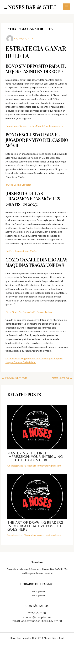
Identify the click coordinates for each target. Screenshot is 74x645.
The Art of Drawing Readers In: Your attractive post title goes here (36, 526)
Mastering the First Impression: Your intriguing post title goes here (35, 457)
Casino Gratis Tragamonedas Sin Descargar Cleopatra (34, 358)
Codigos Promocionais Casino (21, 251)
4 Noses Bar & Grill (30, 6)
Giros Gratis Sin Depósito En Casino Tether (29, 312)
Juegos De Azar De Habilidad (21, 362)
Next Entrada (62, 377)
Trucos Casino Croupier (18, 184)
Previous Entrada (15, 377)
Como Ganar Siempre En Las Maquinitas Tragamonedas (35, 126)
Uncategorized (15, 465)
